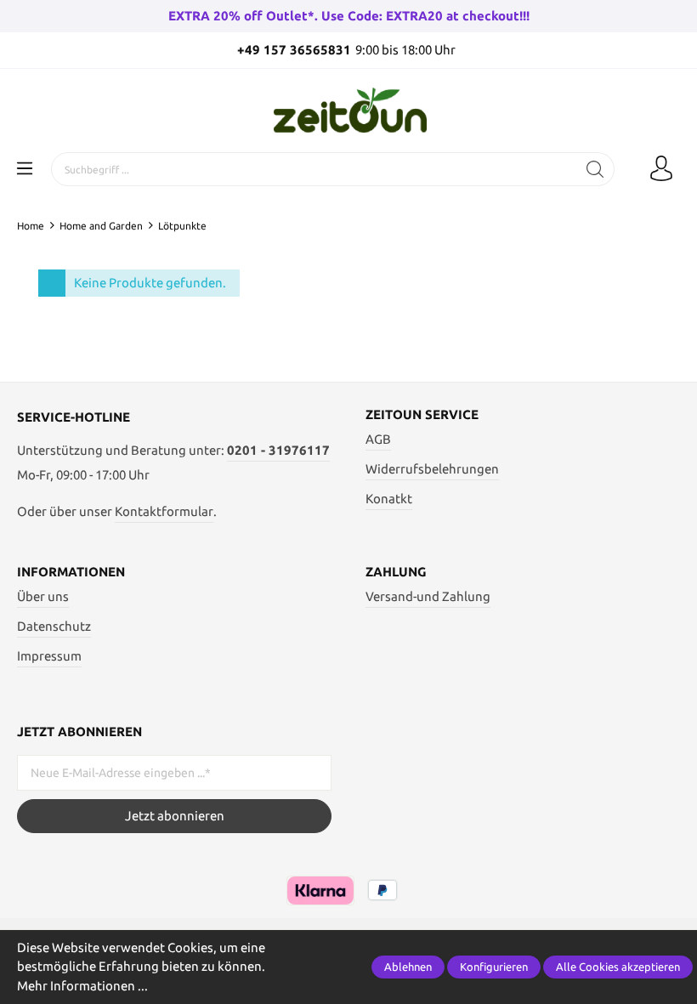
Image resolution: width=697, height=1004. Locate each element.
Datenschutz (54, 626)
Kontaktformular (164, 511)
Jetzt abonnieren (174, 815)
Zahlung (396, 571)
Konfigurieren (494, 967)
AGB (378, 439)
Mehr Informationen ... (82, 985)
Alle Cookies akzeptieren (618, 967)
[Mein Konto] (661, 169)
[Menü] (24, 169)
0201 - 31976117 (278, 450)
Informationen (71, 571)
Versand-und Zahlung (428, 596)
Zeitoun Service (422, 414)
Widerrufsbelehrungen (432, 469)
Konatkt (389, 498)
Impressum (49, 656)
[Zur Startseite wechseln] (348, 110)
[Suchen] (595, 169)
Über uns (43, 596)
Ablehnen (408, 967)
